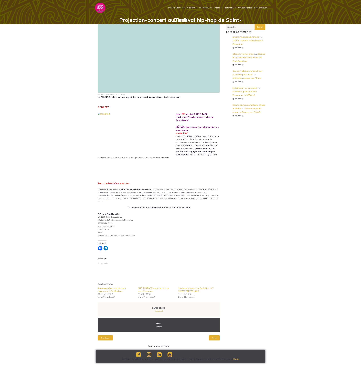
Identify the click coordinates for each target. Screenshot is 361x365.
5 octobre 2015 (112, 94)
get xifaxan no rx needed (245, 88)
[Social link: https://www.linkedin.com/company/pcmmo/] (162, 355)
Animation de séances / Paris (247, 78)
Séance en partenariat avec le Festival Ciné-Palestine (249, 57)
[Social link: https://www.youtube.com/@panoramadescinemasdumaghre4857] (172, 355)
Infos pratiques (260, 8)
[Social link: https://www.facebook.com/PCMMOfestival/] (141, 355)
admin (101, 94)
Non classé (159, 311)
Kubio (236, 359)
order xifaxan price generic (246, 37)
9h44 (123, 94)
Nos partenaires (245, 8)
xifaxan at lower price (243, 54)
